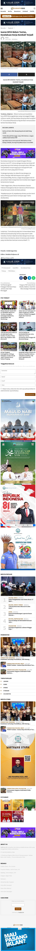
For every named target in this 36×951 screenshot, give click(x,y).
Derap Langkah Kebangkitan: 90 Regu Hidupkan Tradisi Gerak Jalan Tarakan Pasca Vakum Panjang (8, 356)
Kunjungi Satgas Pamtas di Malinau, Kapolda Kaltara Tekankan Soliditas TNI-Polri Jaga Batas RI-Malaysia (27, 356)
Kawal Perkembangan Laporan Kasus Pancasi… (20, 614)
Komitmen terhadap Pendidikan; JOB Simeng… (16, 659)
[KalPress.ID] (18, 8)
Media (16, 669)
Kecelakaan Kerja (25, 268)
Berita (15, 598)
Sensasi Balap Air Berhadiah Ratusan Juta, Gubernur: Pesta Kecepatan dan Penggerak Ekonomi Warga (27, 336)
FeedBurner (21, 912)
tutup (19, 928)
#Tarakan (6, 691)
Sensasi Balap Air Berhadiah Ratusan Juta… (20, 621)
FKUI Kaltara (11, 271)
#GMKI (5, 684)
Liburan (5, 681)
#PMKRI (5, 687)
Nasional (11, 598)
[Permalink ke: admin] (2, 38)
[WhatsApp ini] (33, 278)
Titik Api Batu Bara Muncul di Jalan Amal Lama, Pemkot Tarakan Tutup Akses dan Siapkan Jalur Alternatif (9, 336)
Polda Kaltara (12, 626)
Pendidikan (12, 657)
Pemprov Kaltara (18, 619)
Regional (11, 605)
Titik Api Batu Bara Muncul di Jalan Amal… (19, 607)
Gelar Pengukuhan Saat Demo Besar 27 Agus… (21, 600)
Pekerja (4, 271)
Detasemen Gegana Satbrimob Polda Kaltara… (19, 672)
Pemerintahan (4, 657)
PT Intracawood (6, 268)
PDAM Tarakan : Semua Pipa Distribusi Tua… (21, 665)
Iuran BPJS (15, 268)
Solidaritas (7, 694)
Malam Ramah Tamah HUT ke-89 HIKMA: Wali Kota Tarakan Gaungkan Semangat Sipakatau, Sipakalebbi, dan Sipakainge (8, 315)
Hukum (10, 612)
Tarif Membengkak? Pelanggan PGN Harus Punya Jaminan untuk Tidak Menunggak (8, 286)
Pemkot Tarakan (18, 605)
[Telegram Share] (29, 278)
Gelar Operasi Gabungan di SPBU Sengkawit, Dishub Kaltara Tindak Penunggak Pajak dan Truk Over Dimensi (27, 314)
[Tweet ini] (25, 278)
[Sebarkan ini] (21, 278)
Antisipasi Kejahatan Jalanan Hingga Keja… (20, 628)
